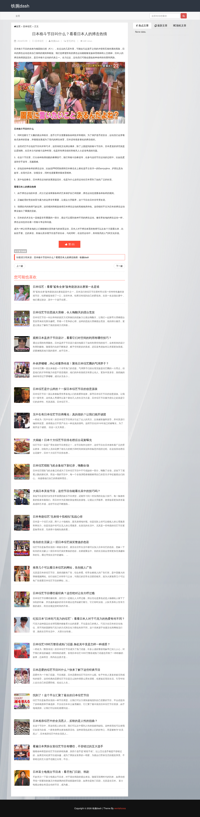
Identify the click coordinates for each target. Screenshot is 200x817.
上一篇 (19, 265)
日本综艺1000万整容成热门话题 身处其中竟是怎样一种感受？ (71, 644)
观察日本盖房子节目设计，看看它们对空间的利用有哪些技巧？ (72, 338)
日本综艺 (27, 26)
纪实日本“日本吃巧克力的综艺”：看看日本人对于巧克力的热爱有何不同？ (79, 618)
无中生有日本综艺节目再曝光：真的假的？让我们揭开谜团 (69, 414)
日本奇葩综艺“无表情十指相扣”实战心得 (57, 516)
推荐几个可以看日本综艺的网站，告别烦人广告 (62, 567)
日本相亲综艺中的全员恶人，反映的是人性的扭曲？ (65, 721)
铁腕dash (55, 41)
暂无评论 (71, 41)
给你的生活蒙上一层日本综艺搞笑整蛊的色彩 (61, 542)
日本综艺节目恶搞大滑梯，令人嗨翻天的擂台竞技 (64, 312)
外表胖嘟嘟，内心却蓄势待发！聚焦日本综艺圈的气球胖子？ (71, 363)
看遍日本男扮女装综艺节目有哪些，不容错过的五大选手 (68, 746)
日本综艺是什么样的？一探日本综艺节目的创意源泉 (65, 389)
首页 (18, 15)
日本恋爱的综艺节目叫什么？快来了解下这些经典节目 (66, 669)
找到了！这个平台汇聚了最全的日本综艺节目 (61, 695)
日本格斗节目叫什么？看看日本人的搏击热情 (56, 257)
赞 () (71, 244)
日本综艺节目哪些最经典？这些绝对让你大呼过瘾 (64, 593)
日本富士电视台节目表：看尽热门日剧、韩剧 (61, 771)
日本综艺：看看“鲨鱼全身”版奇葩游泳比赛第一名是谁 (66, 286)
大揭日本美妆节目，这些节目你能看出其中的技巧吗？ (66, 491)
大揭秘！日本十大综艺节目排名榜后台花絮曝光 (62, 440)
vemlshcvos (120, 808)
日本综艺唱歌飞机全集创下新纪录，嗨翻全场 (61, 465)
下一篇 (119, 265)
